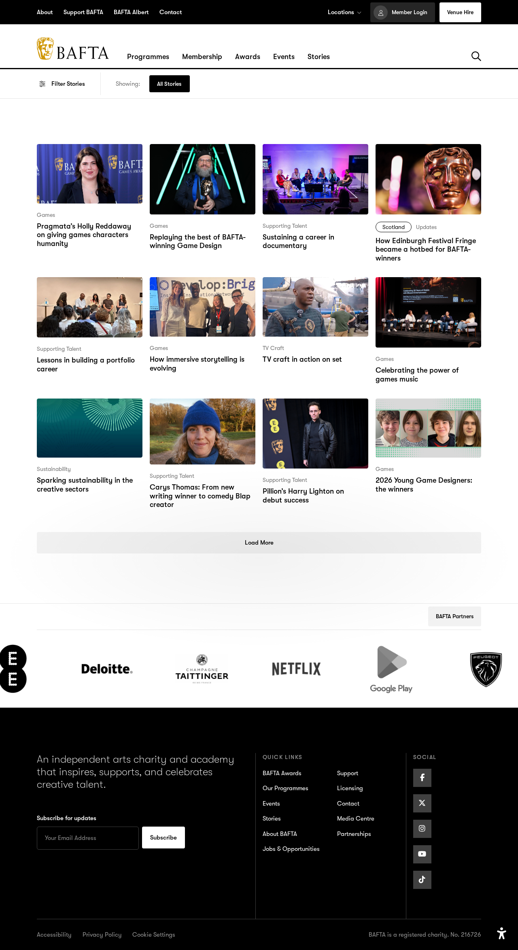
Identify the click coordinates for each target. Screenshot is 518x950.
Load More (259, 542)
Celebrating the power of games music (428, 287)
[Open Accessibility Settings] (502, 934)
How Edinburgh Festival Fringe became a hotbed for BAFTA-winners (425, 160)
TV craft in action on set (301, 282)
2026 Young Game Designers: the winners (423, 409)
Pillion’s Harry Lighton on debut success (313, 409)
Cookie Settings (153, 934)
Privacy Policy (102, 934)
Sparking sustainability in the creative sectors (84, 409)
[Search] (476, 56)
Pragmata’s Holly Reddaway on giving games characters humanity (88, 160)
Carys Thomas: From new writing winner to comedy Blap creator (199, 415)
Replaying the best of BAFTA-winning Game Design (197, 154)
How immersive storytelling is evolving (196, 287)
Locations (341, 12)
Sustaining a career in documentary (298, 154)
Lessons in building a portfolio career (85, 287)
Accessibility (54, 934)
